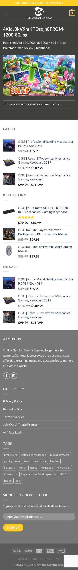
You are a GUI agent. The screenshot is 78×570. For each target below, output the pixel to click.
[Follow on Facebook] (6, 375)
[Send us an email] (14, 375)
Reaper (8, 480)
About (22, 558)
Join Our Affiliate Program (21, 424)
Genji (27, 461)
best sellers (10, 454)
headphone (40, 461)
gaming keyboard (60, 454)
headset (54, 461)
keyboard (9, 467)
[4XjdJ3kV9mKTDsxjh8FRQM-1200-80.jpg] (39, 75)
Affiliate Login (13, 432)
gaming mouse (12, 461)
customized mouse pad (33, 454)
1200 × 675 (48, 42)
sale (18, 480)
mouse (33, 467)
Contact (46, 558)
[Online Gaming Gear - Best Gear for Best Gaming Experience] (39, 13)
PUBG (63, 474)
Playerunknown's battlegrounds (38, 474)
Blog (33, 558)
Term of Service (13, 417)
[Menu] (5, 13)
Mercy (22, 467)
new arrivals (64, 467)
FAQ (57, 558)
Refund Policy (12, 409)
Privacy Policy (13, 401)
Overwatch (10, 474)
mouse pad (47, 467)
